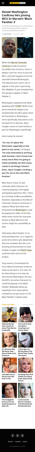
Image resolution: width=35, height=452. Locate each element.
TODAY (18, 106)
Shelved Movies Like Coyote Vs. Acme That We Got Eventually (9, 327)
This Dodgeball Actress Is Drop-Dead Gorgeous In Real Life (9, 403)
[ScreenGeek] (17, 3)
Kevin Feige (26, 250)
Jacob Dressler (7, 34)
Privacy (10, 441)
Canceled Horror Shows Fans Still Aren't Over (8, 376)
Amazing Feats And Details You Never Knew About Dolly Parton (25, 377)
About (25, 441)
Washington (21, 210)
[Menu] (3, 3)
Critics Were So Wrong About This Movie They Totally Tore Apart (25, 352)
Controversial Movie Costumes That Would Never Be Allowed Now (25, 403)
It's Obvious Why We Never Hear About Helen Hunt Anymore (9, 352)
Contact (18, 441)
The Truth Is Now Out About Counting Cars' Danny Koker (25, 327)
